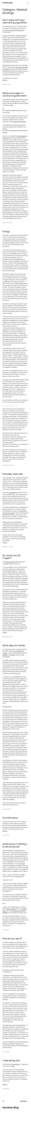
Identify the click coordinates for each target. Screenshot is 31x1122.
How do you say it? (12, 938)
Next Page (24, 1101)
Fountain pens (10, 817)
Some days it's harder (13, 645)
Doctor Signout (10, 562)
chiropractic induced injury (16, 30)
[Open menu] (28, 3)
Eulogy (6, 231)
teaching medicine (11, 909)
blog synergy (16, 1064)
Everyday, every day (12, 474)
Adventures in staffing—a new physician (15, 845)
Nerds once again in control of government (14, 94)
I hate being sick (11, 1060)
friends (12, 655)
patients (4, 655)
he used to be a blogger (19, 121)
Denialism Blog (7, 3)
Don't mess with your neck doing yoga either (14, 21)
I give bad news (12, 492)
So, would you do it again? (11, 556)
